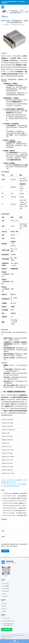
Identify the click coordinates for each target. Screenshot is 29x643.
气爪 (15, 381)
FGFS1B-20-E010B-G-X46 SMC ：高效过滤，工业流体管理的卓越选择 (15, 505)
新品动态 (4, 606)
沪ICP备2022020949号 (6, 637)
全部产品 (4, 593)
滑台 (26, 158)
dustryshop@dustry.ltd (8, 621)
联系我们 (4, 611)
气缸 (7, 58)
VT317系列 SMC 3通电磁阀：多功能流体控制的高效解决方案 (15, 493)
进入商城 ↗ (5, 596)
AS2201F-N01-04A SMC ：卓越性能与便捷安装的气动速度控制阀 (15, 508)
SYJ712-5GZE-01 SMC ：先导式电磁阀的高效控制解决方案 (15, 496)
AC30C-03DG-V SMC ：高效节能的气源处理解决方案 (15, 515)
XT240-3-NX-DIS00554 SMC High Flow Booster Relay (15, 500)
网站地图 (3, 638)
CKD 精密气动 (5, 588)
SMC (11, 56)
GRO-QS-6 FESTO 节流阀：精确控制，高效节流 (15, 503)
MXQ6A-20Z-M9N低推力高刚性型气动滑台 (15, 498)
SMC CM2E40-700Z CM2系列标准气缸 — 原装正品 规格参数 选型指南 (15, 510)
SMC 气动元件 (5, 583)
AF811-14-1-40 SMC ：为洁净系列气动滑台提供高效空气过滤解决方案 (15, 513)
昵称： (3, 531)
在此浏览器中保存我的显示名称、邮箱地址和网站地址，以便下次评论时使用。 (14, 545)
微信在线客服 (7, 629)
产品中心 (7, 24)
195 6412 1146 (6, 618)
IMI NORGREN (5, 591)
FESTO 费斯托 (5, 586)
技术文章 (4, 603)
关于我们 (4, 608)
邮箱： (3, 536)
